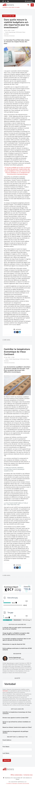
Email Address (7, 740)
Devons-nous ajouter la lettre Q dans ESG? (15, 717)
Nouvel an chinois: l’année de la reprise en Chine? (17, 727)
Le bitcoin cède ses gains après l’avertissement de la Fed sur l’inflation (17, 628)
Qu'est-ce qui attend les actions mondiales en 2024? (17, 722)
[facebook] (15, 332)
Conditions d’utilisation (12, 783)
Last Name (6, 753)
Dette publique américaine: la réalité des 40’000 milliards (17, 649)
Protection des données (23, 783)
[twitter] (17, 332)
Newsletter (29, 1)
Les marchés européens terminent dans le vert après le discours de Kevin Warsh (17, 639)
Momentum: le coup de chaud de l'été (14, 644)
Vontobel (5, 691)
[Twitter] (5, 1)
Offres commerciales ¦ (17, 775)
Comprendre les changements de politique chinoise (15, 732)
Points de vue (8, 16)
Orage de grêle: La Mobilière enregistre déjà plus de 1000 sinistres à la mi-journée (16, 633)
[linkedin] (20, 332)
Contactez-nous (27, 775)
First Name (6, 746)
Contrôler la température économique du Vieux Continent (17, 712)
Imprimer (18, 329)
